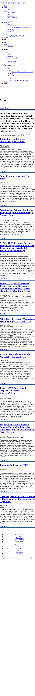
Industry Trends (19, 541)
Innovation (19, 538)
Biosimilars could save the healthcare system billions (12, 140)
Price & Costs (19, 534)
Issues (7, 108)
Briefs (2, 256)
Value (7, 147)
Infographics (19, 552)
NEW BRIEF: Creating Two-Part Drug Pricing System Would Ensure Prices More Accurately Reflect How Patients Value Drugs (17, 247)
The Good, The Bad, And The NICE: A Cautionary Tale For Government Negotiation (17, 499)
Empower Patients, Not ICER (14, 465)
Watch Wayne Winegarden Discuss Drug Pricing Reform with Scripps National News (16, 212)
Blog (2, 326)
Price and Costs (11, 256)
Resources (27, 296)
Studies (20, 256)
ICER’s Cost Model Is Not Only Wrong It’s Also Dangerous (15, 355)
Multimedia (9, 220)
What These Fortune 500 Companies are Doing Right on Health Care (17, 320)
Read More (3, 171)
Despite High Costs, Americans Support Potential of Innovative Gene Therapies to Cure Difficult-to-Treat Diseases (17, 428)
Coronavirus (5, 362)
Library (19, 553)
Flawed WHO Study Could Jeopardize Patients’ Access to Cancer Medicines (14, 390)
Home (2, 108)
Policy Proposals (15, 296)
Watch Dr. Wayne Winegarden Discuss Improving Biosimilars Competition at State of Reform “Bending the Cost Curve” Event (15, 287)
